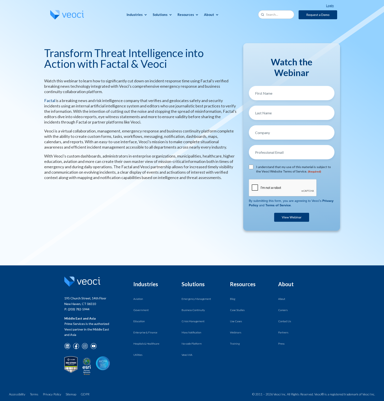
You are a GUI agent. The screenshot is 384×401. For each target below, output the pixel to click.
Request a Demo (318, 15)
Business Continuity (193, 310)
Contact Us (284, 321)
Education (139, 321)
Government (141, 310)
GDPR (85, 394)
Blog (232, 299)
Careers (283, 310)
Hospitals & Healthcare (146, 343)
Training (235, 343)
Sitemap (71, 394)
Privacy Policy (52, 394)
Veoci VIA (187, 354)
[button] (136, 14)
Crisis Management (193, 321)
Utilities (137, 354)
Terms (34, 394)
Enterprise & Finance (145, 332)
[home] (67, 14)
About (281, 299)
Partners (283, 332)
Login (330, 5)
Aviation (138, 299)
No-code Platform (192, 343)
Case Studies (237, 310)
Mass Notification (191, 332)
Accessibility (17, 394)
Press (281, 343)
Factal (49, 100)
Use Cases (236, 321)
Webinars (235, 332)
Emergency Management (196, 299)
